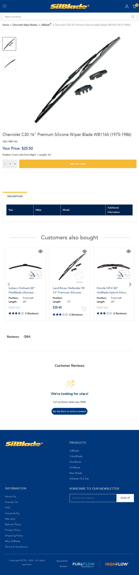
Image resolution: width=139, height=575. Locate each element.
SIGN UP (125, 498)
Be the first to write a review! (69, 411)
